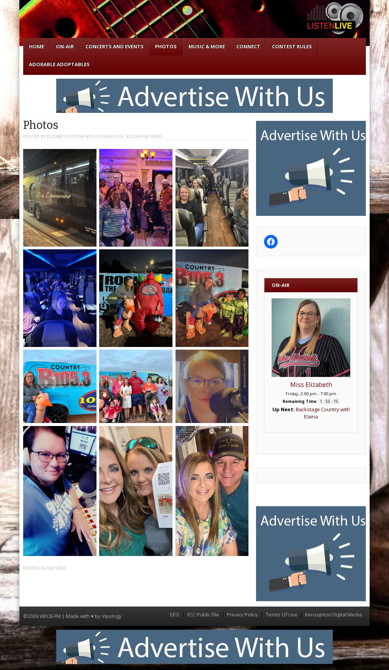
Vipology (112, 616)
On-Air (65, 46)
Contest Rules (292, 46)
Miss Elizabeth (311, 384)
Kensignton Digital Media (333, 614)
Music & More (206, 46)
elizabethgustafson (70, 136)
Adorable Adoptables (59, 64)
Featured (151, 136)
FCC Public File (203, 614)
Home (36, 46)
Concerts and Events (114, 46)
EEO (174, 614)
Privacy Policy (242, 614)
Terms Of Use (281, 614)
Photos (166, 46)
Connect (248, 46)
